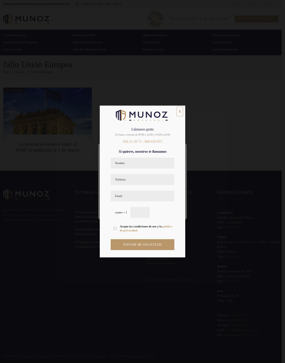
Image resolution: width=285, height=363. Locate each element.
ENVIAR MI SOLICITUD (142, 244)
